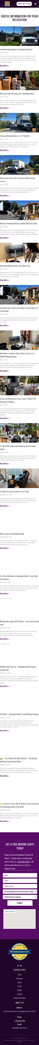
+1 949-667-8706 (23, 861)
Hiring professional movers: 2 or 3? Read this (15, 135)
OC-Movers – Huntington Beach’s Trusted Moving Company (19, 714)
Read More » (4, 65)
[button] (35, 3)
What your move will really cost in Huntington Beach (17, 93)
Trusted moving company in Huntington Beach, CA (16, 49)
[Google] (21, 966)
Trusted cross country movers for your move (14, 491)
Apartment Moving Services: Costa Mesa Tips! (15, 265)
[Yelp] (18, 966)
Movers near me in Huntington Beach (12, 533)
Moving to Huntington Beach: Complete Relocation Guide (18, 223)
